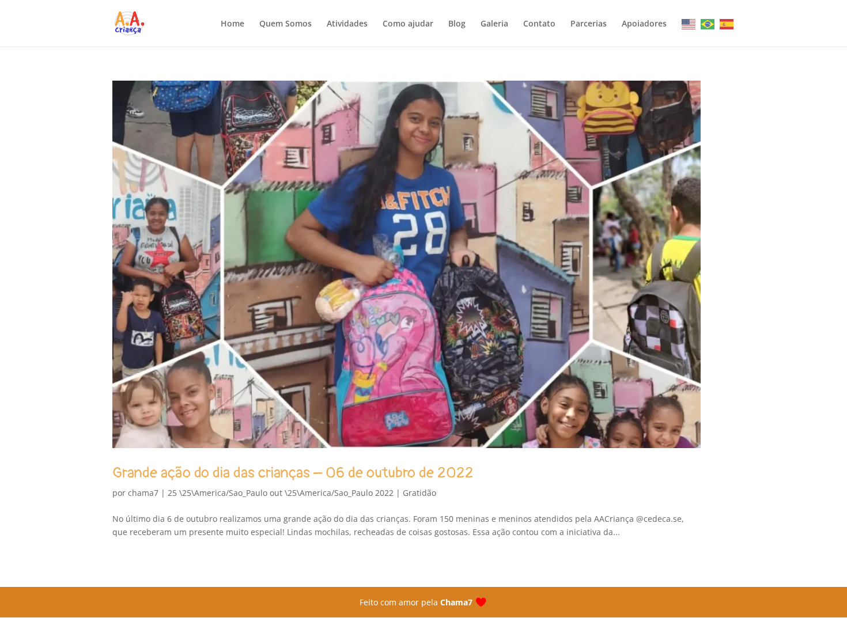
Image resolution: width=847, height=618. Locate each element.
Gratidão (419, 492)
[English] (689, 24)
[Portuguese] (708, 24)
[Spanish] (727, 24)
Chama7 (456, 602)
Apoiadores (644, 24)
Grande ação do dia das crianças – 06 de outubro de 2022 (293, 473)
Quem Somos (285, 24)
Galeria (494, 24)
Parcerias (588, 24)
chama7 (143, 492)
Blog (457, 24)
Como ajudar (408, 24)
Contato (539, 24)
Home (232, 24)
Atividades (347, 24)
